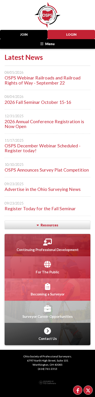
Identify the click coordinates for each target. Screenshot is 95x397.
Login (71, 34)
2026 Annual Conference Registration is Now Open (44, 124)
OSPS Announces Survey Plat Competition (47, 169)
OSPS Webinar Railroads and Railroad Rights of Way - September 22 (42, 80)
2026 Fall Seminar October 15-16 (38, 102)
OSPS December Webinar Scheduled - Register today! (42, 148)
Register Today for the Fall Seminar (40, 208)
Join (24, 34)
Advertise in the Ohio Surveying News (43, 189)
